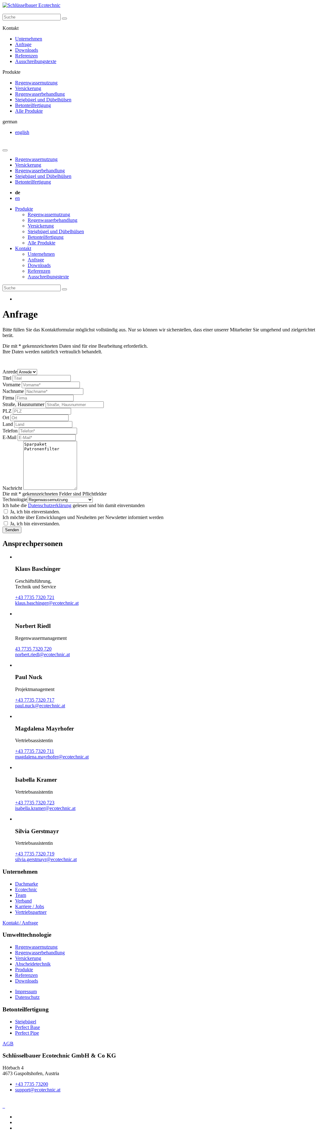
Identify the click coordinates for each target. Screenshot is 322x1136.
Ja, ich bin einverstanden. (35, 511)
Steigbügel (25, 1021)
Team (20, 895)
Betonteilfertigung (33, 105)
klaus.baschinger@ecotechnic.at (47, 603)
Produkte (24, 209)
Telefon (10, 430)
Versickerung (28, 88)
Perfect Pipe (27, 1033)
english (22, 132)
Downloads (26, 50)
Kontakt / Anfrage (20, 922)
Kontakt (23, 248)
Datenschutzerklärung (49, 505)
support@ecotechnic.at (37, 1089)
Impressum (26, 991)
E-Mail (9, 437)
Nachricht (12, 488)
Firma (8, 397)
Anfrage (23, 44)
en (17, 198)
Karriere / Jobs (29, 906)
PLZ (7, 411)
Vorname (11, 384)
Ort (6, 417)
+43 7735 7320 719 (34, 853)
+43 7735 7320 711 (34, 751)
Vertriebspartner (31, 912)
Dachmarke (26, 884)
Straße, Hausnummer (23, 404)
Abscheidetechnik (33, 964)
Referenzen (26, 55)
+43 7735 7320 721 (34, 597)
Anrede (10, 371)
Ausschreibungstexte (35, 61)
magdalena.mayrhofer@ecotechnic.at (52, 756)
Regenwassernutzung (36, 82)
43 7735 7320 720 (33, 648)
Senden (12, 530)
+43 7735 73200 (31, 1084)
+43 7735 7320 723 (34, 802)
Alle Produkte (29, 111)
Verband (23, 900)
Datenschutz (27, 997)
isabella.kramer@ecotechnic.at (45, 808)
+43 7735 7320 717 (34, 700)
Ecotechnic (26, 889)
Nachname (13, 391)
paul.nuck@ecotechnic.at (40, 705)
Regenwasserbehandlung (40, 94)
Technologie (15, 499)
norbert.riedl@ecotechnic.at (42, 654)
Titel (7, 378)
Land (8, 424)
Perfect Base (27, 1027)
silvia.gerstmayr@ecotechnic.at (46, 859)
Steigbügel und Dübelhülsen (43, 99)
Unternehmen (28, 38)
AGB (8, 1043)
